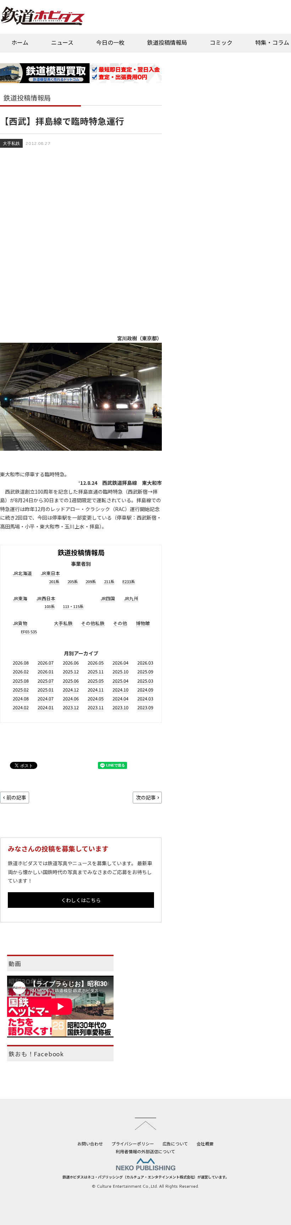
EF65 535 (29, 631)
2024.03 (145, 698)
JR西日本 (45, 598)
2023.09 (145, 707)
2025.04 (120, 680)
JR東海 (20, 598)
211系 (109, 581)
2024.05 (96, 698)
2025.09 (145, 671)
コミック (221, 42)
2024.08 (21, 698)
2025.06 (71, 680)
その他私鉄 (92, 623)
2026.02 (21, 671)
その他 (120, 623)
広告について (175, 1143)
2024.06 (71, 698)
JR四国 (107, 598)
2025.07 (46, 680)
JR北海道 (22, 573)
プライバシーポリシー (132, 1143)
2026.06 (71, 662)
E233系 (128, 581)
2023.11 (96, 707)
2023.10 (120, 707)
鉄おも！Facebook (36, 1054)
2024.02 (21, 707)
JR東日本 (50, 573)
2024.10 (120, 689)
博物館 (143, 623)
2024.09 (145, 689)
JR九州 (131, 598)
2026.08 (21, 662)
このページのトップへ (145, 1123)
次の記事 (146, 797)
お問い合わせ (90, 1143)
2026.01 (46, 671)
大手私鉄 (11, 143)
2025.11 (96, 671)
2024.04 (120, 698)
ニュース (62, 42)
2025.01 (46, 689)
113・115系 (73, 606)
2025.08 (21, 680)
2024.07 (46, 698)
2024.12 (71, 689)
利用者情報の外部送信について (145, 1151)
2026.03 (145, 662)
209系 (91, 581)
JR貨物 (20, 623)
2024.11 (96, 689)
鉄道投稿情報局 (167, 42)
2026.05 (96, 662)
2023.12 (71, 707)
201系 (54, 581)
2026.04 (120, 662)
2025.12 (71, 671)
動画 (15, 963)
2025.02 (21, 689)
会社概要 (205, 1143)
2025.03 (145, 680)
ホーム (19, 42)
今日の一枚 (110, 42)
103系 (49, 606)
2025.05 (96, 680)
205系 (72, 581)
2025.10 (120, 671)
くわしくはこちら (81, 900)
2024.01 (46, 707)
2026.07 (46, 662)
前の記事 (16, 797)
